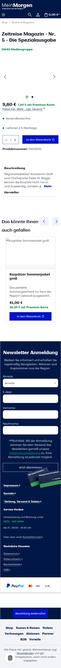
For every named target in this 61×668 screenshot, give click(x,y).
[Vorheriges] (5, 76)
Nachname (10, 423)
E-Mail (8, 392)
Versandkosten (25, 653)
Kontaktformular (32, 537)
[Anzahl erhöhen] (15, 139)
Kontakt (9, 493)
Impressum (11, 485)
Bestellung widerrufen (30, 613)
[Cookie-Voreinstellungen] (10, 658)
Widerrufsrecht (12, 559)
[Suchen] (29, 14)
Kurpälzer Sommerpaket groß (29, 276)
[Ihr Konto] (37, 14)
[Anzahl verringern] (6, 139)
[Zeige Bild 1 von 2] (27, 97)
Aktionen (32, 633)
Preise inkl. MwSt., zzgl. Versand (23, 109)
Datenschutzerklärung (24, 453)
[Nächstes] (54, 76)
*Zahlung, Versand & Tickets (22, 501)
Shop (9, 628)
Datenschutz (11, 553)
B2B (23, 639)
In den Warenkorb (39, 139)
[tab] (29, 177)
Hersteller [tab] (11, 192)
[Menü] (5, 14)
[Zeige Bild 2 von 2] (32, 97)
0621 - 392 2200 (14, 521)
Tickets (47, 628)
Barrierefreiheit (12, 564)
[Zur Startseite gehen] (17, 6)
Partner (48, 633)
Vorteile (35, 639)
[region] (29, 76)
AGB (6, 569)
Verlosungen (14, 633)
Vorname (9, 408)
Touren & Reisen (28, 628)
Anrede (8, 376)
